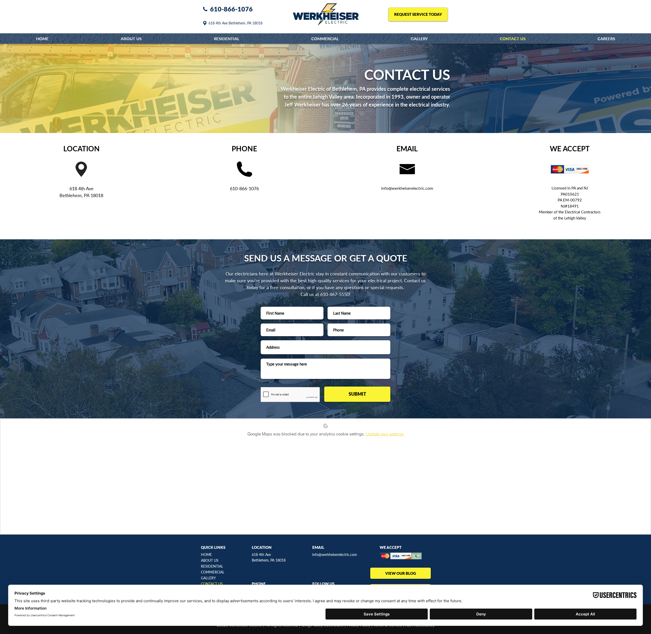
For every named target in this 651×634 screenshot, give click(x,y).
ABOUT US (209, 560)
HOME (206, 554)
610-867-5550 (334, 294)
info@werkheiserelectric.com (334, 554)
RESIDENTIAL (212, 566)
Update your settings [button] (385, 433)
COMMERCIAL (212, 572)
